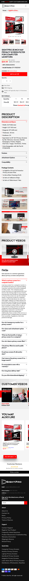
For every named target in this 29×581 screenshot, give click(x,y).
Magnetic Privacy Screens (10, 558)
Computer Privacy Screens (10, 549)
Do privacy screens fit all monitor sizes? (12, 353)
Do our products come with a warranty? (11, 365)
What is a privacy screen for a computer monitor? (11, 281)
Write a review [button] (14, 472)
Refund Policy (6, 541)
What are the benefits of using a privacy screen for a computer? (12, 336)
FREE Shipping (8, 88)
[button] (25, 6)
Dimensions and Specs (9, 122)
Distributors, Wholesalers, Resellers (13, 563)
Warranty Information (9, 537)
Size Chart (7, 85)
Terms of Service (7, 520)
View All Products (9, 456)
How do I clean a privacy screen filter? (13, 341)
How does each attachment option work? (13, 330)
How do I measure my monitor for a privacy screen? (12, 323)
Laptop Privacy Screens (9, 554)
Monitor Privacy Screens (10, 551)
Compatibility (6, 162)
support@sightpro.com (12, 487)
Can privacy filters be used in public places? (13, 347)
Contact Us (21, 105)
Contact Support (7, 528)
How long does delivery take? (11, 371)
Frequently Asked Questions (11, 532)
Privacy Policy (6, 518)
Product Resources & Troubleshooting (14, 534)
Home (4, 10)
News (3, 515)
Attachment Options (8, 158)
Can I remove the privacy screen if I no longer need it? (13, 359)
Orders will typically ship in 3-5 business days (15, 91)
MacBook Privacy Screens (10, 556)
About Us (5, 511)
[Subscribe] (25, 502)
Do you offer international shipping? (13, 375)
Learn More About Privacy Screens (13, 560)
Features (4, 153)
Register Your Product (9, 530)
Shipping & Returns (8, 539)
